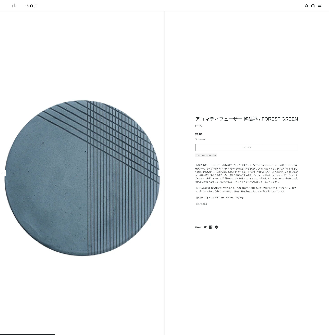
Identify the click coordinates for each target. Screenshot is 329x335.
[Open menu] (319, 5)
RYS (200, 126)
